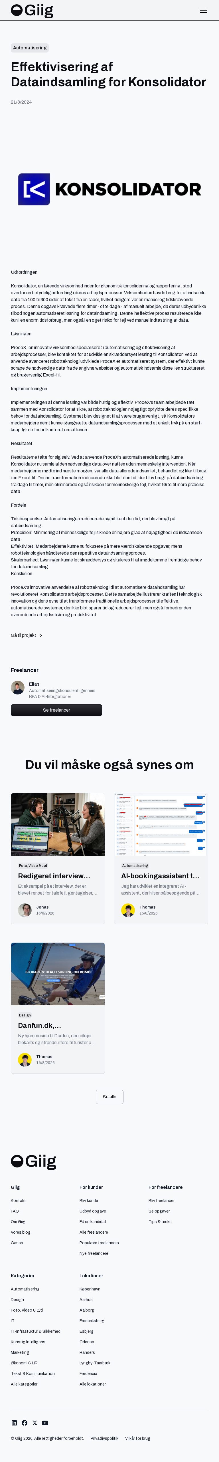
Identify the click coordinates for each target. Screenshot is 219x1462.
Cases (17, 1243)
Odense (87, 1342)
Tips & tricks (160, 1222)
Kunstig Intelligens (28, 1342)
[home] (32, 10)
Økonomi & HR (24, 1363)
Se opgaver (159, 1211)
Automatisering (25, 1289)
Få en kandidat (93, 1222)
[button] (202, 10)
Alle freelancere (94, 1232)
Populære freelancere (99, 1243)
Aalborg (87, 1310)
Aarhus (86, 1299)
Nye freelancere (94, 1253)
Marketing (20, 1352)
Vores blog (21, 1232)
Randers (87, 1352)
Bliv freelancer (162, 1200)
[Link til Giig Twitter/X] (34, 1422)
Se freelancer (56, 710)
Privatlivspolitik (104, 1438)
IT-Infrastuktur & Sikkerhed (35, 1331)
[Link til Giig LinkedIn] (14, 1422)
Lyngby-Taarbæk (95, 1363)
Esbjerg (87, 1331)
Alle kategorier (24, 1384)
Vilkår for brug (137, 1438)
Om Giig (18, 1222)
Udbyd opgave (93, 1211)
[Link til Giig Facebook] (24, 1422)
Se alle (109, 1096)
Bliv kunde (89, 1200)
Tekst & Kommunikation (33, 1373)
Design (17, 1299)
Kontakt (18, 1200)
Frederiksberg (92, 1321)
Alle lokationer (93, 1384)
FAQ (15, 1211)
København (90, 1289)
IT (13, 1321)
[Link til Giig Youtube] (45, 1422)
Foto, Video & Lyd (27, 1310)
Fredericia (88, 1373)
